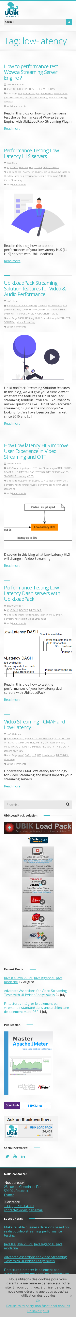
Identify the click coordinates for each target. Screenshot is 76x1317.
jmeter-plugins (31, 93)
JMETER (8, 309)
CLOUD (14, 88)
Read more (12, 128)
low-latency (47, 93)
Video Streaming (58, 97)
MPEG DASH (60, 93)
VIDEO (62, 175)
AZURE (58, 467)
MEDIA (60, 318)
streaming (52, 175)
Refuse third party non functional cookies (38, 1306)
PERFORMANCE (25, 313)
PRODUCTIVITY (42, 313)
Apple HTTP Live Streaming (22, 305)
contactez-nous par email (23, 1210)
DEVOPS (23, 88)
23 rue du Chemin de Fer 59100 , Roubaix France (22, 1190)
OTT (13, 313)
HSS (39, 755)
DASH (21, 318)
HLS (31, 88)
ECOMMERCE (55, 305)
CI (8, 88)
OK (38, 1301)
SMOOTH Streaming (15, 476)
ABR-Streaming (15, 467)
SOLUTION (9, 322)
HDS (27, 318)
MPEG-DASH (49, 88)
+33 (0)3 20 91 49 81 (19, 1206)
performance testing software (20, 484)
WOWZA (8, 101)
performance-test (14, 97)
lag (45, 171)
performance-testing (36, 97)
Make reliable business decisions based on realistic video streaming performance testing (36, 1231)
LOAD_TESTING (51, 167)
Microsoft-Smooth (49, 309)
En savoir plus (38, 1311)
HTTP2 (21, 171)
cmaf (21, 755)
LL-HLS (38, 88)
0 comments (19, 106)
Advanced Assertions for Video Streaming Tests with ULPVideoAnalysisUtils (35, 992)
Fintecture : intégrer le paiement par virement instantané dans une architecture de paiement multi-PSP (36, 1007)
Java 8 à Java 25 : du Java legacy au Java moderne (33, 1246)
